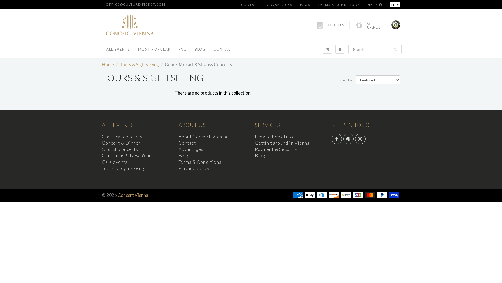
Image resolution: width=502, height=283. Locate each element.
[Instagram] (360, 139)
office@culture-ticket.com (136, 4)
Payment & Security (276, 149)
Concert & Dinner (121, 143)
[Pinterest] (348, 139)
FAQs (305, 5)
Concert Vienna (133, 195)
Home (108, 64)
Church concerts (120, 149)
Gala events (115, 162)
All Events (118, 49)
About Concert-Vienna (203, 136)
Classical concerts (122, 136)
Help (373, 5)
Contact (250, 5)
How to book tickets (277, 136)
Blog (200, 49)
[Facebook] (337, 139)
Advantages (279, 5)
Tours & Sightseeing (139, 64)
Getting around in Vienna (282, 143)
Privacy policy (194, 168)
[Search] (395, 49)
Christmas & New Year (126, 155)
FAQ (183, 49)
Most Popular (154, 49)
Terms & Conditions (339, 5)
